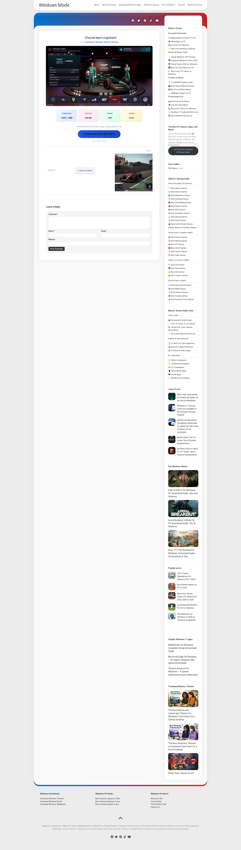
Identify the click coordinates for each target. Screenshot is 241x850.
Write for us (98, 826)
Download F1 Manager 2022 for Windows (102, 42)
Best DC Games (177, 244)
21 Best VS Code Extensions (183, 343)
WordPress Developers (180, 378)
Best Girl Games (177, 272)
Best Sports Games (179, 206)
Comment (53, 214)
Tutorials (181, 5)
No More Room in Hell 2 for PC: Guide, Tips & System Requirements (187, 452)
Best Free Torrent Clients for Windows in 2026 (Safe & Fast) (187, 596)
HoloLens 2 (155, 807)
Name (51, 231)
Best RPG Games (178, 210)
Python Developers (179, 360)
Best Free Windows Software (183, 49)
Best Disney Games (179, 237)
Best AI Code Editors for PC (182, 68)
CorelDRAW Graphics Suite (182, 82)
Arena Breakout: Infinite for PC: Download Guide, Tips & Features (181, 523)
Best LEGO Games (178, 248)
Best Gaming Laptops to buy (107, 804)
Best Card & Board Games (182, 224)
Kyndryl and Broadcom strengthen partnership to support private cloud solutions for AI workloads (187, 426)
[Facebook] (132, 20)
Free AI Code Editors (179, 105)
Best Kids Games (178, 268)
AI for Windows (168, 5)
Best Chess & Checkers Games (183, 227)
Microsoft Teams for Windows (183, 108)
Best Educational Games (181, 285)
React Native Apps (178, 371)
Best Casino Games (179, 275)
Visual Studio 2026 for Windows (184, 64)
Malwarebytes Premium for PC (183, 38)
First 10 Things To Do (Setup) (183, 324)
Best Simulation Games (180, 213)
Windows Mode (54, 5)
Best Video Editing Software (182, 86)
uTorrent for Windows (180, 45)
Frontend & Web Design (180, 350)
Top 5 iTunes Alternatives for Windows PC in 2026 (186, 576)
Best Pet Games (178, 265)
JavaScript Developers (180, 364)
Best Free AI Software (180, 101)
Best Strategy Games (180, 199)
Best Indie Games (178, 255)
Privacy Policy (110, 826)
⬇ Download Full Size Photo (99, 134)
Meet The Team (69, 826)
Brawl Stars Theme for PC (181, 773)
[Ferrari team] (134, 190)
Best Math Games (178, 289)
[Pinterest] (144, 20)
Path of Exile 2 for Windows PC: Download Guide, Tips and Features (183, 493)
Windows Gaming (151, 5)
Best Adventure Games (180, 195)
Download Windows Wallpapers (53, 804)
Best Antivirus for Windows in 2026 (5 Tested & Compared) (186, 617)
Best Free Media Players (181, 89)
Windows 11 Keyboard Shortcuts (184, 112)
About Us (46, 826)
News (96, 5)
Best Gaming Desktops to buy (107, 801)
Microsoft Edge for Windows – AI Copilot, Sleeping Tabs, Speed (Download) (182, 659)
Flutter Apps (176, 374)
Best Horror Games (179, 251)
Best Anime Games (179, 188)
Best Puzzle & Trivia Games (182, 299)
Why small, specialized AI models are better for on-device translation (187, 397)
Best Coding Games (179, 296)
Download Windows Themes (52, 798)
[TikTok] (150, 20)
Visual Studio (156, 801)
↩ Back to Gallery (85, 171)
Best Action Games (179, 192)
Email (104, 231)
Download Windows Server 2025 (184, 60)
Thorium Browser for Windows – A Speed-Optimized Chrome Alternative (183, 671)
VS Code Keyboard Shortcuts (183, 334)
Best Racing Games (179, 217)
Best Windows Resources (181, 116)
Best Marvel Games (179, 241)
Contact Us (56, 826)
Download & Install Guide (181, 320)
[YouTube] (156, 20)
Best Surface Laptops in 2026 (107, 798)
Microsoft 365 (156, 798)
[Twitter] (138, 20)
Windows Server (195, 5)
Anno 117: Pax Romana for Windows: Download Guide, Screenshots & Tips (181, 553)
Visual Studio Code (158, 804)
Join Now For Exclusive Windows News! (183, 150)
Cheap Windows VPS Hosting (183, 57)
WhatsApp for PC (178, 41)
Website (51, 239)
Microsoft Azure (109, 5)
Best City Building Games (181, 202)
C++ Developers (177, 367)
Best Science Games (179, 292)
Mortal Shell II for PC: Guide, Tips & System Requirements (186, 440)
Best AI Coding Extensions (182, 347)
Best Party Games (178, 220)
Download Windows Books (51, 801)
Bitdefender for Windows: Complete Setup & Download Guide (182, 648)
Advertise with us (85, 826)
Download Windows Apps (130, 5)
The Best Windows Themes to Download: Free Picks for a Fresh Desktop (182, 746)
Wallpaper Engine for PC (181, 93)
